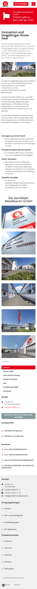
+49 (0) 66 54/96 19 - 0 (12, 407)
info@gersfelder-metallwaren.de (16, 496)
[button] (18, 416)
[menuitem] (18, 367)
